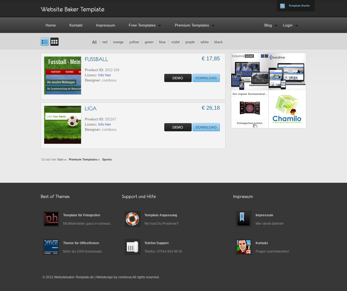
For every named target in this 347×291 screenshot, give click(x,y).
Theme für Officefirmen (81, 243)
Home (51, 25)
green (149, 42)
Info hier (104, 75)
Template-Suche (299, 5)
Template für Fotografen (81, 215)
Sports (107, 159)
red (104, 42)
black (218, 42)
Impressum (105, 25)
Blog (268, 25)
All (94, 42)
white (205, 42)
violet (175, 42)
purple (190, 42)
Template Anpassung (160, 215)
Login (288, 25)
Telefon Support (156, 243)
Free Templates (142, 25)
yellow (134, 42)
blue (162, 42)
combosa (125, 277)
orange (118, 42)
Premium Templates (192, 25)
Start (60, 159)
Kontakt (75, 25)
